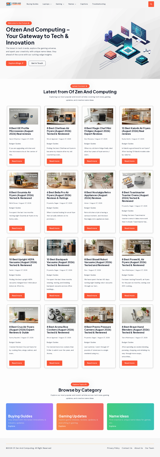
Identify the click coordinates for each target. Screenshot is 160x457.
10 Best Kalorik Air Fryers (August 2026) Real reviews (136, 131)
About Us (138, 448)
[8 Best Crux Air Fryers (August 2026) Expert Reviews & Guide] (23, 315)
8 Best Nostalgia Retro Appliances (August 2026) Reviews (97, 195)
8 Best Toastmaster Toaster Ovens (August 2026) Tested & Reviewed (135, 196)
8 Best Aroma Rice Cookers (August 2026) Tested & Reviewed (60, 329)
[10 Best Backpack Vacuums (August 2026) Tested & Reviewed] (61, 248)
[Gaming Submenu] (64, 4)
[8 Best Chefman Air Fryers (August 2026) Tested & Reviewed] (61, 116)
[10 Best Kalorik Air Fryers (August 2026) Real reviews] (136, 116)
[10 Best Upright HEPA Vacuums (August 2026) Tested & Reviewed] (23, 248)
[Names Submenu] (76, 4)
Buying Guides (32, 4)
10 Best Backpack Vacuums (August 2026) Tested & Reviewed (61, 262)
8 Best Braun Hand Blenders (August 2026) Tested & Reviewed (135, 329)
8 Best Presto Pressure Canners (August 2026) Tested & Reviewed (97, 329)
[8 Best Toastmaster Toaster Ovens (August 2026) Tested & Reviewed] (136, 181)
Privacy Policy (113, 448)
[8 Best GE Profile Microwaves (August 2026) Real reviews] (23, 116)
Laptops (46, 4)
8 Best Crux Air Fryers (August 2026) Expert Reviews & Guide (21, 329)
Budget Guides (15, 144)
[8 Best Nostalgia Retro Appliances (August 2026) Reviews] (98, 181)
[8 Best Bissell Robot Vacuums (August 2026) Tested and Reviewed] (98, 248)
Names (71, 4)
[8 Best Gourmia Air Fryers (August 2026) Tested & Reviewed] (23, 181)
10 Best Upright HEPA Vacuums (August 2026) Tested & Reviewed (23, 262)
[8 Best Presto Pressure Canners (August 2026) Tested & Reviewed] (98, 315)
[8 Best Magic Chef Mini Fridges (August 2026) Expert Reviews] (98, 116)
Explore (11, 426)
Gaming (59, 4)
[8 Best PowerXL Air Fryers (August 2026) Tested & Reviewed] (136, 248)
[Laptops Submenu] (52, 4)
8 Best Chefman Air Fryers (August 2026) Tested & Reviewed (59, 131)
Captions (84, 4)
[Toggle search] (151, 4)
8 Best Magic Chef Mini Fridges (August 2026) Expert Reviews (97, 131)
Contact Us (127, 448)
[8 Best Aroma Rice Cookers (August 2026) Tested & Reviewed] (61, 315)
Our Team (149, 448)
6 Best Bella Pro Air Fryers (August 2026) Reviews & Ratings (59, 195)
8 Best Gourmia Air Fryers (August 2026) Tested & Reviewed (21, 195)
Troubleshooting (99, 4)
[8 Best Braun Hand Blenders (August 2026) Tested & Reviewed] (136, 315)
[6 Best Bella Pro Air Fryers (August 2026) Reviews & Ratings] (61, 181)
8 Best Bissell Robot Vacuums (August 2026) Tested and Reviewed (98, 262)
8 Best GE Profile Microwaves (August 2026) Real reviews (21, 131)
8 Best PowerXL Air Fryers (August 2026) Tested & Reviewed (134, 262)
